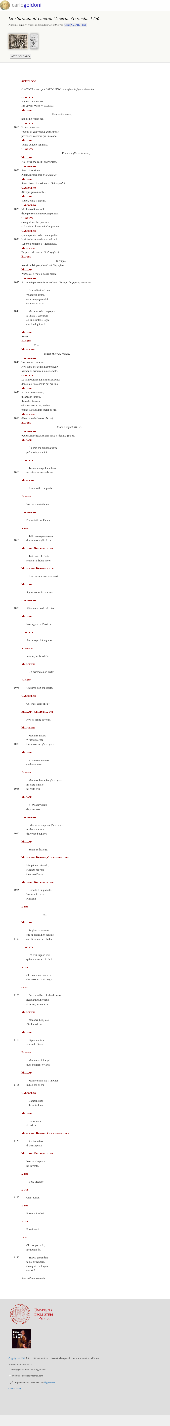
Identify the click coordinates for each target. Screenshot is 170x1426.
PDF (84, 25)
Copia (67, 25)
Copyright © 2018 (16, 1358)
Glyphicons (49, 1382)
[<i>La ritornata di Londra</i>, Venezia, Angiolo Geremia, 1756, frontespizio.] (35, 41)
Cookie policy (14, 1388)
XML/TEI (76, 25)
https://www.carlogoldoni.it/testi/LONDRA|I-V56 (41, 25)
